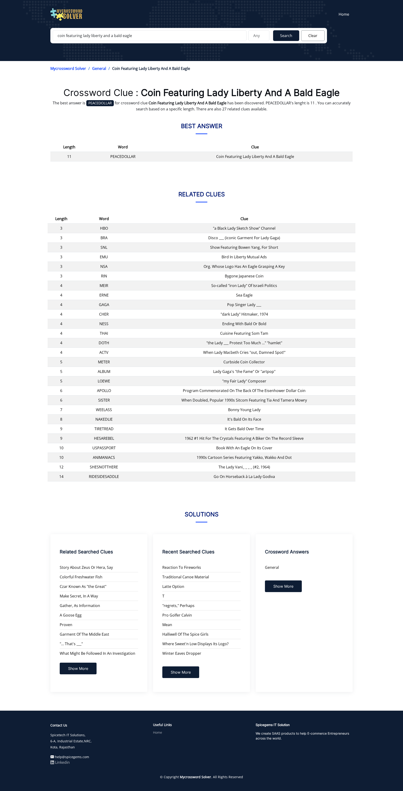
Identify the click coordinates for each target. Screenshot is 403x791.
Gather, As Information (80, 605)
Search (286, 35)
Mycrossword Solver (68, 68)
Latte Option (173, 586)
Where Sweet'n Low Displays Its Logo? (195, 643)
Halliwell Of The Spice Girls (185, 634)
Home (344, 14)
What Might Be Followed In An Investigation (97, 653)
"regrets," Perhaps (178, 605)
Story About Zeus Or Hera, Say (86, 567)
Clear (312, 35)
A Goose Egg (71, 615)
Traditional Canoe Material (185, 577)
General (99, 68)
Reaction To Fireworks (181, 567)
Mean (167, 624)
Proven (66, 624)
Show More (78, 668)
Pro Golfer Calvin (177, 615)
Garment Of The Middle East (84, 634)
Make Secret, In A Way (79, 596)
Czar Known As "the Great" (83, 586)
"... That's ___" (71, 643)
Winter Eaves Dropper (181, 653)
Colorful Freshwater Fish (81, 577)
